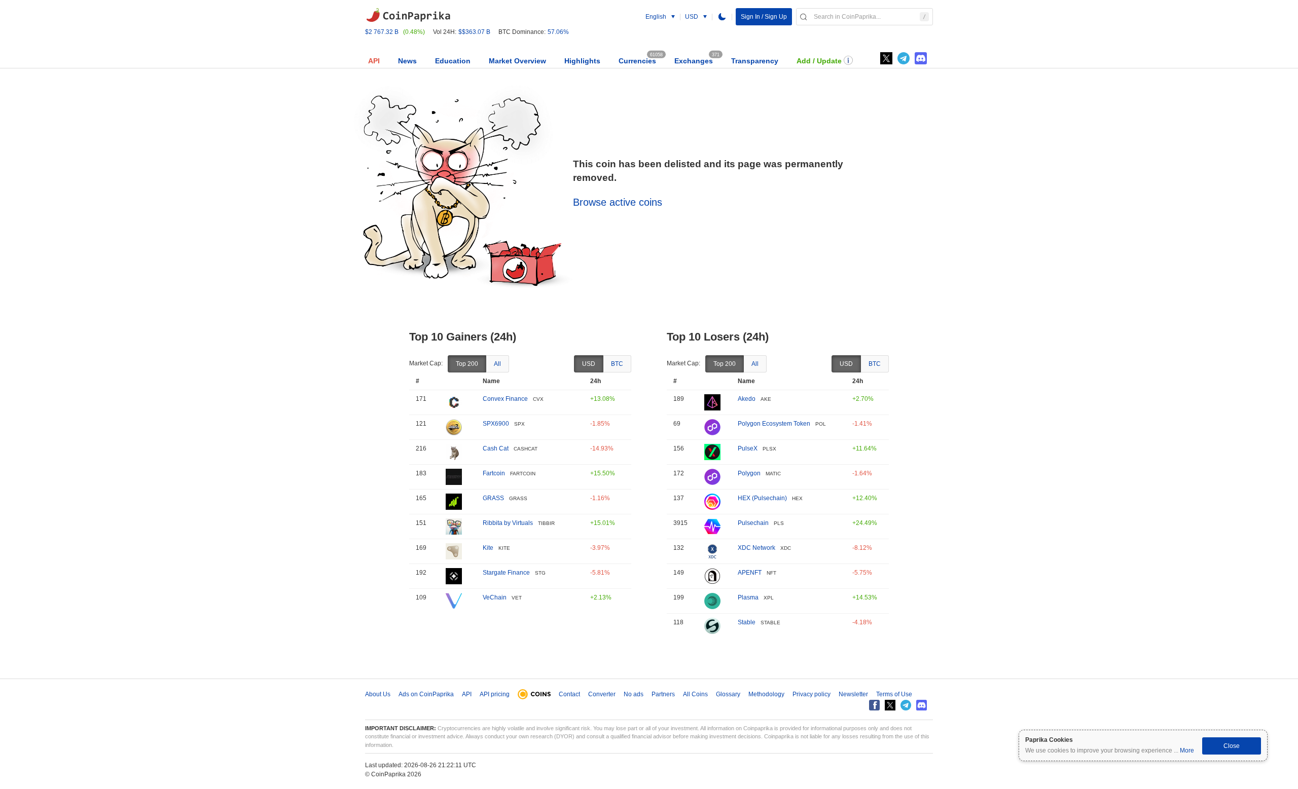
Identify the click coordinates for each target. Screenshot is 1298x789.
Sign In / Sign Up (764, 16)
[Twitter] (886, 58)
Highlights (582, 61)
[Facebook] (874, 705)
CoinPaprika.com (408, 15)
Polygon (749, 473)
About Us (377, 694)
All (497, 363)
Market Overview (517, 61)
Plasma (748, 597)
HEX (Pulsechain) (762, 498)
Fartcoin (494, 473)
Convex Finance (505, 398)
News (407, 61)
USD (588, 363)
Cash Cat (496, 448)
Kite (488, 547)
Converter (602, 694)
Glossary (728, 694)
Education (453, 61)
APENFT (750, 572)
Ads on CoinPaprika (426, 694)
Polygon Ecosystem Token (774, 423)
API (374, 61)
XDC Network (756, 547)
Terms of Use (894, 694)
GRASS (493, 498)
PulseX (748, 448)
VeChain (495, 597)
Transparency (754, 61)
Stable (746, 622)
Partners (663, 694)
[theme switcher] (722, 16)
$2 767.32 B (382, 31)
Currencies (637, 61)
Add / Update (819, 61)
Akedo (746, 398)
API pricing (495, 694)
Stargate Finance (506, 572)
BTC (617, 363)
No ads (633, 694)
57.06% (558, 31)
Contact (569, 694)
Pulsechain (753, 523)
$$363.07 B (474, 31)
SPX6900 (496, 423)
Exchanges (693, 61)
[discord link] (921, 58)
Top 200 (467, 363)
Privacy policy (811, 694)
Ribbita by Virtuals (508, 523)
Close (1231, 745)
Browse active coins (617, 202)
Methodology (766, 694)
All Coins (695, 694)
